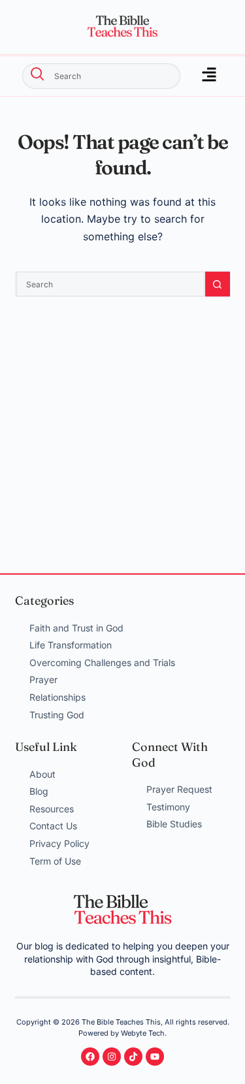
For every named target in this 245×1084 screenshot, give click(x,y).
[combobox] (101, 76)
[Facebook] (90, 1056)
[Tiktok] (133, 1056)
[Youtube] (155, 1056)
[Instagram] (112, 1056)
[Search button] (217, 284)
